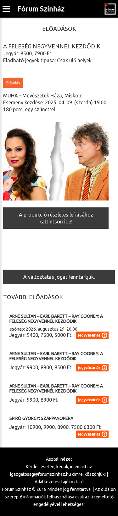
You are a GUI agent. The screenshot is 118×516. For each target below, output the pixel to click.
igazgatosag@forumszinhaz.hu (40, 474)
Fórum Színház (41, 9)
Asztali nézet (59, 459)
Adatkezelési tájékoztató (59, 481)
